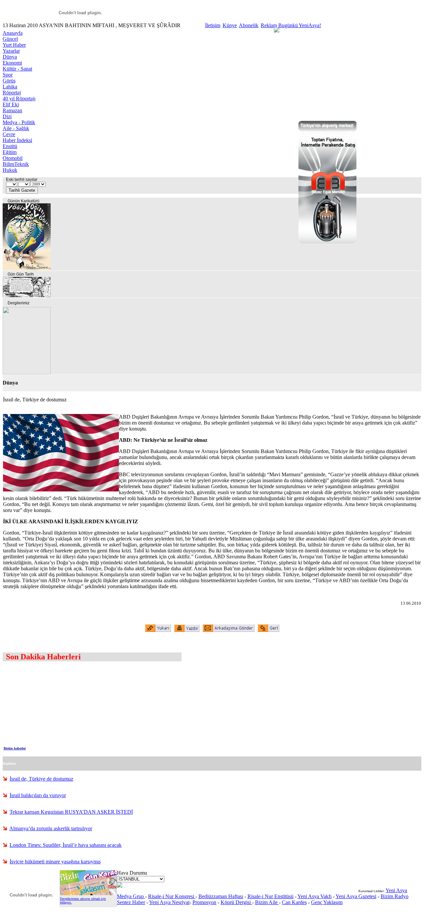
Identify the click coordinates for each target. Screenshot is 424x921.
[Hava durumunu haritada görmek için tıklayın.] (119, 886)
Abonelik (248, 25)
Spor (8, 74)
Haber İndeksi (17, 140)
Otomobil (13, 158)
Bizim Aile (267, 902)
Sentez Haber (131, 902)
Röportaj (12, 92)
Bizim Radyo (394, 896)
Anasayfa (13, 33)
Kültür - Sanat (17, 69)
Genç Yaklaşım (327, 902)
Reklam (269, 25)
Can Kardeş (294, 902)
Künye (230, 25)
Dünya (10, 57)
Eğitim (10, 152)
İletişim (212, 25)
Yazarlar (11, 51)
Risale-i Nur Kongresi (171, 896)
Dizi (7, 116)
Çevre (9, 134)
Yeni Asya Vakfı (314, 896)
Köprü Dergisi (236, 902)
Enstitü (10, 146)
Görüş (9, 80)
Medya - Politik (19, 122)
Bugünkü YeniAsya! (299, 25)
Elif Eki (11, 104)
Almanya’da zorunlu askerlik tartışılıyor (50, 828)
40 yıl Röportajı (19, 98)
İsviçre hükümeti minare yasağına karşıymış (55, 861)
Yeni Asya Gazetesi (356, 896)
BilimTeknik (16, 164)
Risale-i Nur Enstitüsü (270, 896)
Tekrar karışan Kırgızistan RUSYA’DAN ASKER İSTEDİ (71, 812)
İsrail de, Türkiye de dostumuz (41, 779)
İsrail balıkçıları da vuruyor (38, 795)
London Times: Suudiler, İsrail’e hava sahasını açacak (66, 845)
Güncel (10, 39)
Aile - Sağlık (16, 128)
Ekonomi (12, 63)
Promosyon (204, 902)
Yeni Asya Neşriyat (169, 902)
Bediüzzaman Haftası (220, 896)
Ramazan (12, 110)
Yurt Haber (14, 45)
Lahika (10, 86)
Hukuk (10, 170)
